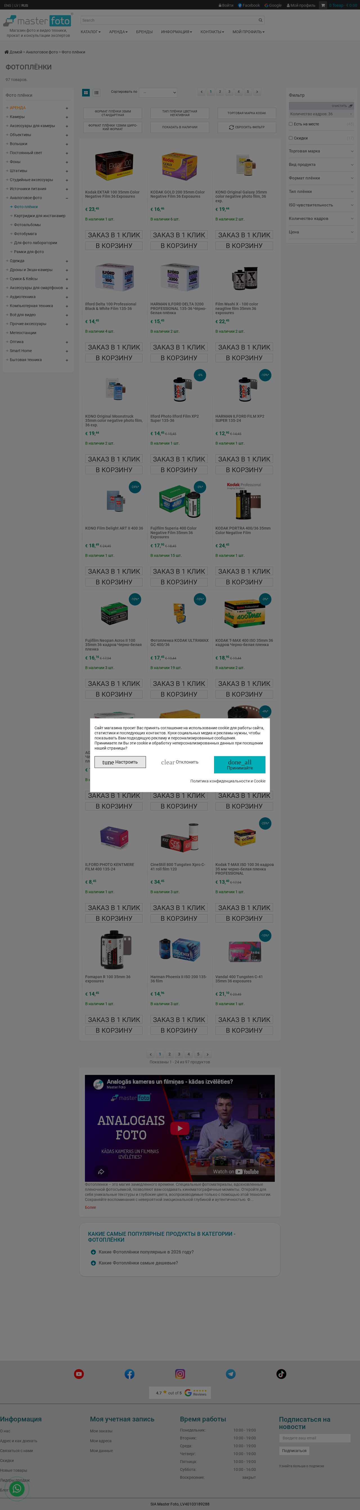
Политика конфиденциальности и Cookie (228, 780)
